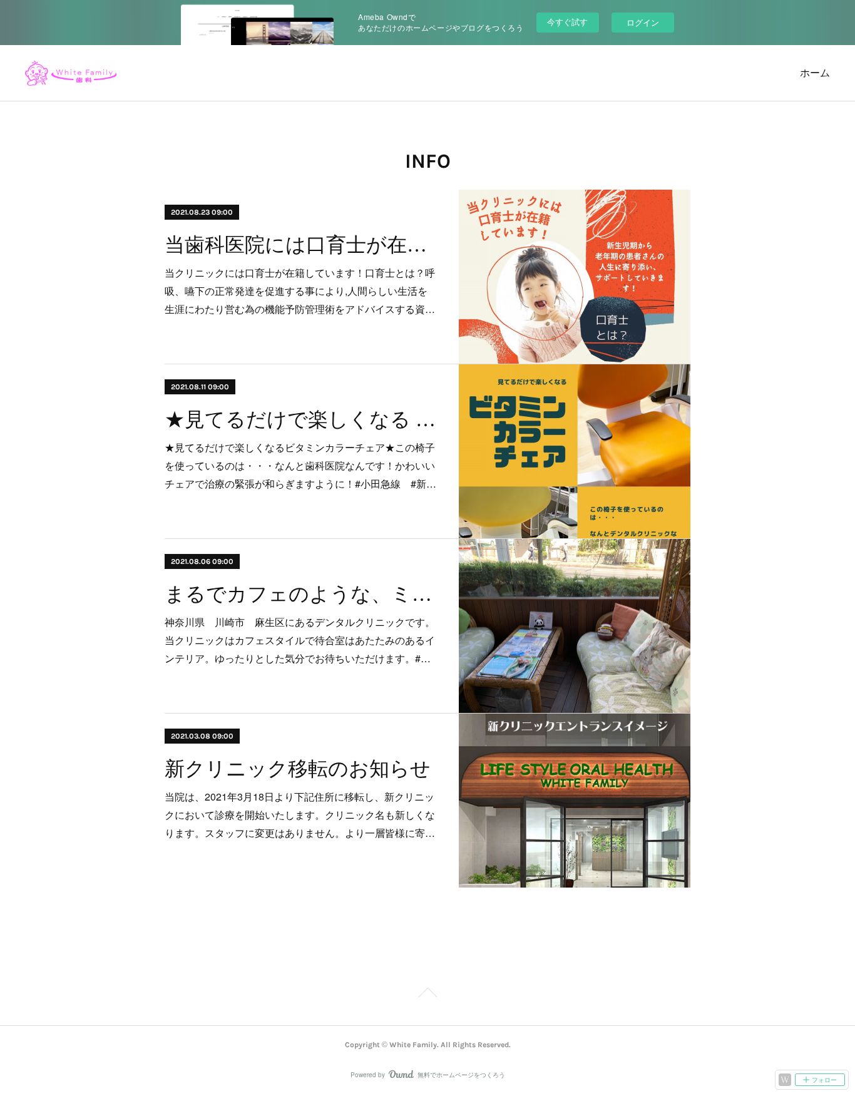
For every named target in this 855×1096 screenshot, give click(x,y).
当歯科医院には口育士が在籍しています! (301, 244)
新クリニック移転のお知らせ (298, 768)
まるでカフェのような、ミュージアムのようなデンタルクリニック (301, 594)
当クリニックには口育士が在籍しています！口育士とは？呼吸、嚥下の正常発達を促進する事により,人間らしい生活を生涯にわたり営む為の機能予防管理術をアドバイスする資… (300, 290)
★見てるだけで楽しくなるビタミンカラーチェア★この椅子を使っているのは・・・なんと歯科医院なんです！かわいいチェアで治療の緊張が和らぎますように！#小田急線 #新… (300, 465)
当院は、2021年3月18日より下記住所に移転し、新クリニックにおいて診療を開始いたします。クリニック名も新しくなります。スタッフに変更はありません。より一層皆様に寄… (300, 814)
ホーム (815, 73)
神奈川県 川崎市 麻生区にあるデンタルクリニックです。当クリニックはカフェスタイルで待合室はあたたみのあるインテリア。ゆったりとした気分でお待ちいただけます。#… (300, 640)
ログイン (643, 22)
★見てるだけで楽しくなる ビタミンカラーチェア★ (301, 419)
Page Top (427, 994)
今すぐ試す (567, 22)
